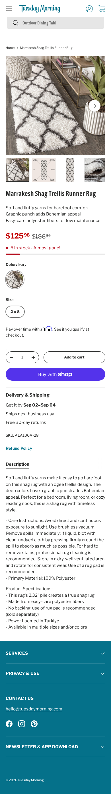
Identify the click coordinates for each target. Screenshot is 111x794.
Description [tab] (17, 464)
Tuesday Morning (31, 780)
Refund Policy (19, 448)
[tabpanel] (55, 553)
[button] (102, 9)
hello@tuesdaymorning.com (34, 709)
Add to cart (74, 357)
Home (10, 48)
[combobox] (55, 23)
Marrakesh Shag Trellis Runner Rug (46, 48)
